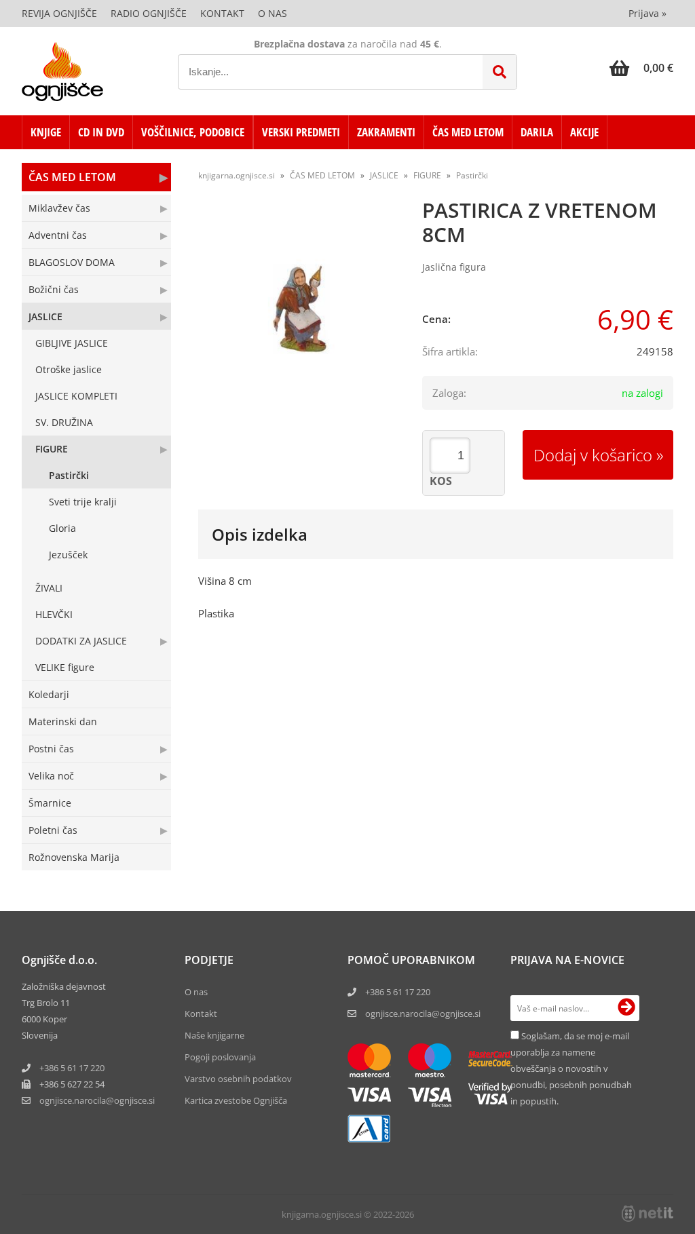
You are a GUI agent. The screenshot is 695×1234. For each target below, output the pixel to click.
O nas (272, 13)
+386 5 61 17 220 (72, 1068)
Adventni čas (58, 235)
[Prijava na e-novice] (626, 1008)
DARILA (537, 132)
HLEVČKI (54, 614)
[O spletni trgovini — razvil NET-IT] (647, 1214)
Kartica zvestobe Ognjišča (236, 1100)
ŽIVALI (48, 587)
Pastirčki (69, 475)
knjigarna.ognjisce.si (236, 175)
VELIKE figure (64, 667)
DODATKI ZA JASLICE (81, 640)
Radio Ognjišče (149, 13)
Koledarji (49, 694)
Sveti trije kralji (83, 501)
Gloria (62, 528)
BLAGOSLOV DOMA (72, 262)
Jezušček (68, 554)
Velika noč (51, 775)
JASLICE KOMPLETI (76, 395)
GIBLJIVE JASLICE (71, 342)
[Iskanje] (499, 72)
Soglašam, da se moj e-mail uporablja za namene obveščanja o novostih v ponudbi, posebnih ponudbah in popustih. (571, 1068)
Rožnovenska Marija (74, 857)
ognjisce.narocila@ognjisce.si (423, 1013)
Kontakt (222, 13)
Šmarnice (50, 802)
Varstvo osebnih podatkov (238, 1079)
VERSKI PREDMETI (301, 132)
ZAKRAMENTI (386, 132)
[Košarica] (641, 67)
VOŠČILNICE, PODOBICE (192, 132)
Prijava (647, 13)
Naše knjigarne (214, 1035)
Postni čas (51, 748)
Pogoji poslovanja (220, 1057)
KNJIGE (46, 132)
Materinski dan (63, 721)
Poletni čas (53, 830)
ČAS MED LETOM (468, 132)
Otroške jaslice (68, 369)
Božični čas (54, 289)
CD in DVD (101, 132)
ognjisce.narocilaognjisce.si (97, 1100)
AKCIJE (584, 132)
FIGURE (51, 448)
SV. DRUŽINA (64, 422)
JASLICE (45, 316)
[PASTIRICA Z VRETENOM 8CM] (300, 310)
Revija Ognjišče (59, 13)
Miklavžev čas (59, 207)
